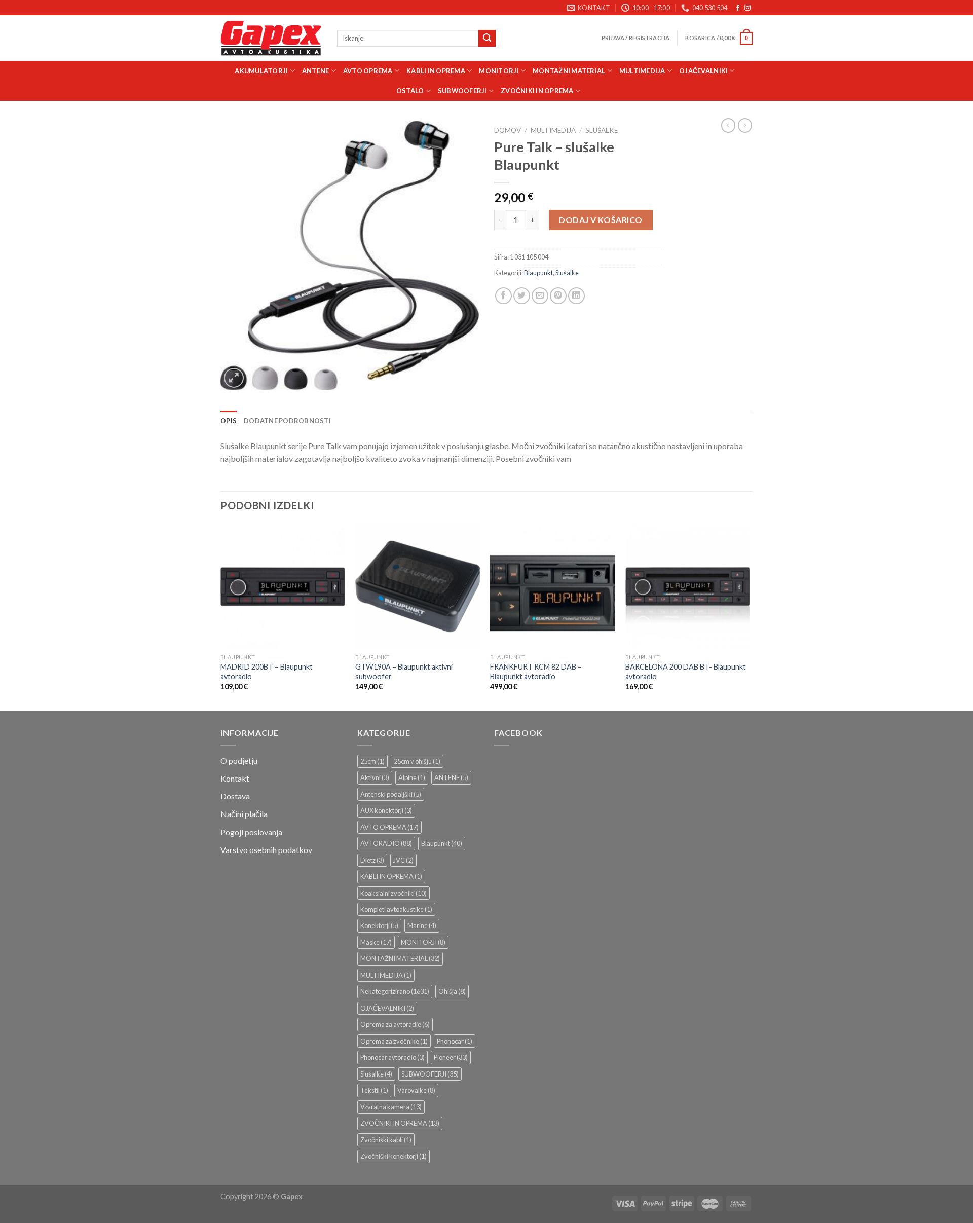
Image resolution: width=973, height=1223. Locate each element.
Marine (421, 925)
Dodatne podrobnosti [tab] (287, 421)
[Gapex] (271, 38)
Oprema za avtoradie (395, 1024)
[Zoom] (234, 378)
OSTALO (410, 91)
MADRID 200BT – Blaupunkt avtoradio (266, 671)
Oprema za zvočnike (394, 1041)
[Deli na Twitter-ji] (521, 295)
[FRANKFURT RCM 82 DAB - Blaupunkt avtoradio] (552, 586)
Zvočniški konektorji (393, 1156)
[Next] (749, 616)
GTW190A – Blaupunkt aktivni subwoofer (404, 671)
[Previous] (221, 616)
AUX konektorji (386, 810)
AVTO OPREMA (368, 71)
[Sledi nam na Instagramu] (747, 8)
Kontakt (234, 778)
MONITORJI (498, 71)
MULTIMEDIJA (642, 71)
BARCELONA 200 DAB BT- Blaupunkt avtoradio (685, 671)
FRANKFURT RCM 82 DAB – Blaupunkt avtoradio (536, 671)
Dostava (235, 796)
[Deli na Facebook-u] (503, 295)
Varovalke (416, 1090)
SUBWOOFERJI (462, 91)
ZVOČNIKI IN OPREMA (537, 91)
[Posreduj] (487, 38)
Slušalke (601, 130)
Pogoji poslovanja (251, 832)
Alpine (411, 777)
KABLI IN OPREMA (435, 71)
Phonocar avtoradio (392, 1057)
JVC (403, 860)
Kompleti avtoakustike (396, 909)
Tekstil (374, 1090)
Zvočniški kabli (385, 1140)
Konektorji (379, 925)
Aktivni (374, 777)
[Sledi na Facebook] (738, 8)
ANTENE (315, 71)
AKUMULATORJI (261, 71)
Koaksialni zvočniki (393, 893)
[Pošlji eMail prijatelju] (540, 295)
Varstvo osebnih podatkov (266, 850)
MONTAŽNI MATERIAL (569, 71)
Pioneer (451, 1057)
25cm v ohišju (417, 761)
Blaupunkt (538, 273)
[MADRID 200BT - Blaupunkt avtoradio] (283, 586)
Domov (507, 130)
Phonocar (454, 1041)
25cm (372, 761)
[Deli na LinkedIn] (576, 295)
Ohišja (452, 991)
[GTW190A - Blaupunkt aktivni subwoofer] (417, 586)
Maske (376, 942)
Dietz (372, 860)
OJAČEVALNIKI (703, 71)
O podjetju (238, 760)
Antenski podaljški (390, 794)
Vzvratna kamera (391, 1107)
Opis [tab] (228, 421)
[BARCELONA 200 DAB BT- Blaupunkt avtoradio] (688, 586)
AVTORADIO (386, 843)
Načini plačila (244, 814)
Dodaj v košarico (601, 220)
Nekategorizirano (394, 991)
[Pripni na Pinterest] (558, 295)
